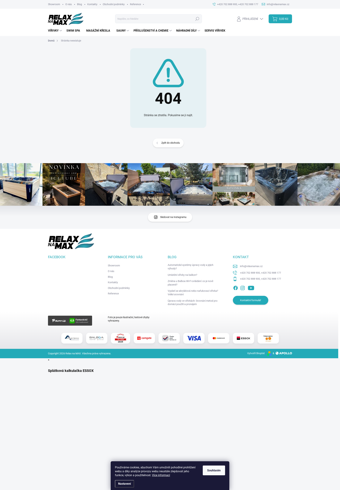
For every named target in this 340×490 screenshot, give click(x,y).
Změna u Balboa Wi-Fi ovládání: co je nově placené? (190, 283)
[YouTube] (251, 287)
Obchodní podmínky (114, 4)
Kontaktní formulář (250, 300)
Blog (79, 4)
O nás (68, 4)
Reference (135, 4)
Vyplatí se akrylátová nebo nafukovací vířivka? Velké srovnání (193, 292)
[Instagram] (242, 287)
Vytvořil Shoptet (256, 353)
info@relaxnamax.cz (251, 266)
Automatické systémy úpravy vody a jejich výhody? (190, 267)
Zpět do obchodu (170, 142)
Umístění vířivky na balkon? (182, 274)
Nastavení (124, 483)
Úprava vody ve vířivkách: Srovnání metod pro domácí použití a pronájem (192, 302)
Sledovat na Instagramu (173, 217)
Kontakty (92, 4)
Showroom (54, 4)
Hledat (197, 18)
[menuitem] (55, 30)
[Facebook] (235, 287)
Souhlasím (214, 470)
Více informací (161, 475)
